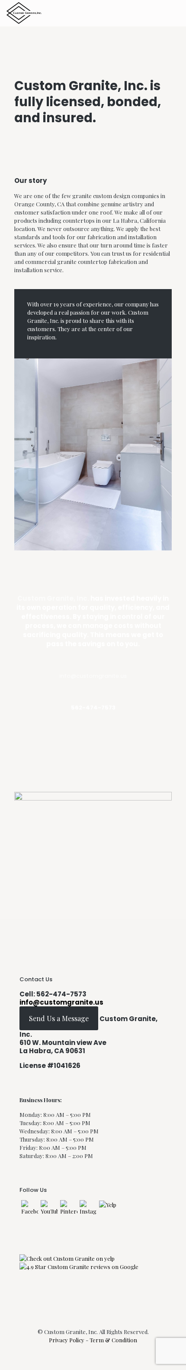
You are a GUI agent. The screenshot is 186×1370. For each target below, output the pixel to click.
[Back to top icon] (168, 1352)
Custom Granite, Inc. (53, 598)
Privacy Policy (67, 1340)
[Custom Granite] (24, 13)
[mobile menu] (174, 13)
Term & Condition (113, 1340)
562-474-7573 (61, 994)
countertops (79, 220)
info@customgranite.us (93, 676)
